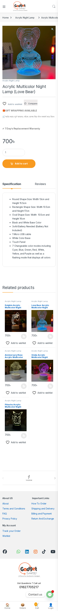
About (5, 503)
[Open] (5, 6)
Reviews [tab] (40, 184)
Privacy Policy (9, 518)
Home (5, 17)
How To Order (38, 503)
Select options (23, 336)
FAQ (4, 513)
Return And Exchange (42, 518)
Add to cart (21, 163)
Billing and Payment (41, 513)
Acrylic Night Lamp (24, 17)
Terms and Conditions (13, 508)
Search (54, 6)
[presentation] (55, 478)
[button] (52, 29)
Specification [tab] (11, 184)
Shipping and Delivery (42, 508)
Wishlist (6, 536)
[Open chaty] (49, 594)
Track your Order (11, 531)
